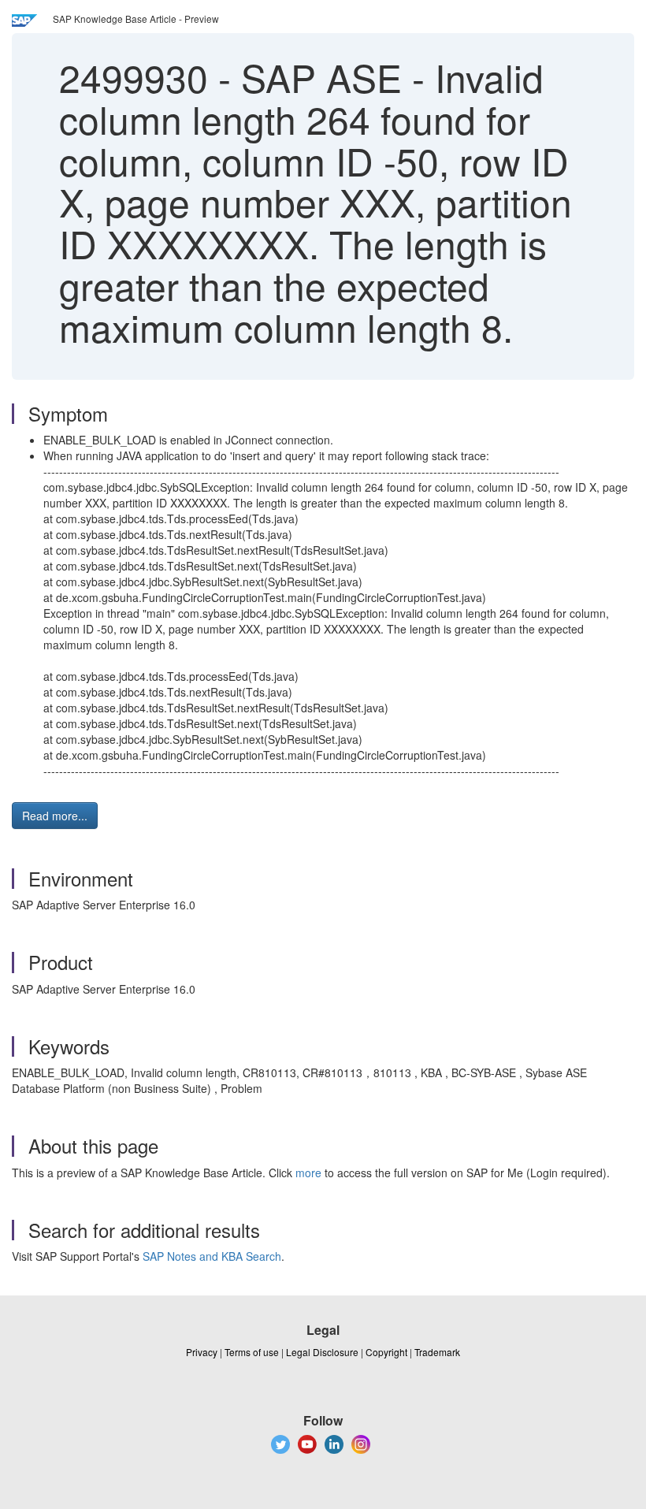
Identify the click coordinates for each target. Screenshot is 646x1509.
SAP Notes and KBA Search (212, 1256)
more (308, 1172)
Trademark (437, 1351)
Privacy (201, 1351)
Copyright (386, 1351)
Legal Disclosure (322, 1351)
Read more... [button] (54, 815)
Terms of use (252, 1351)
